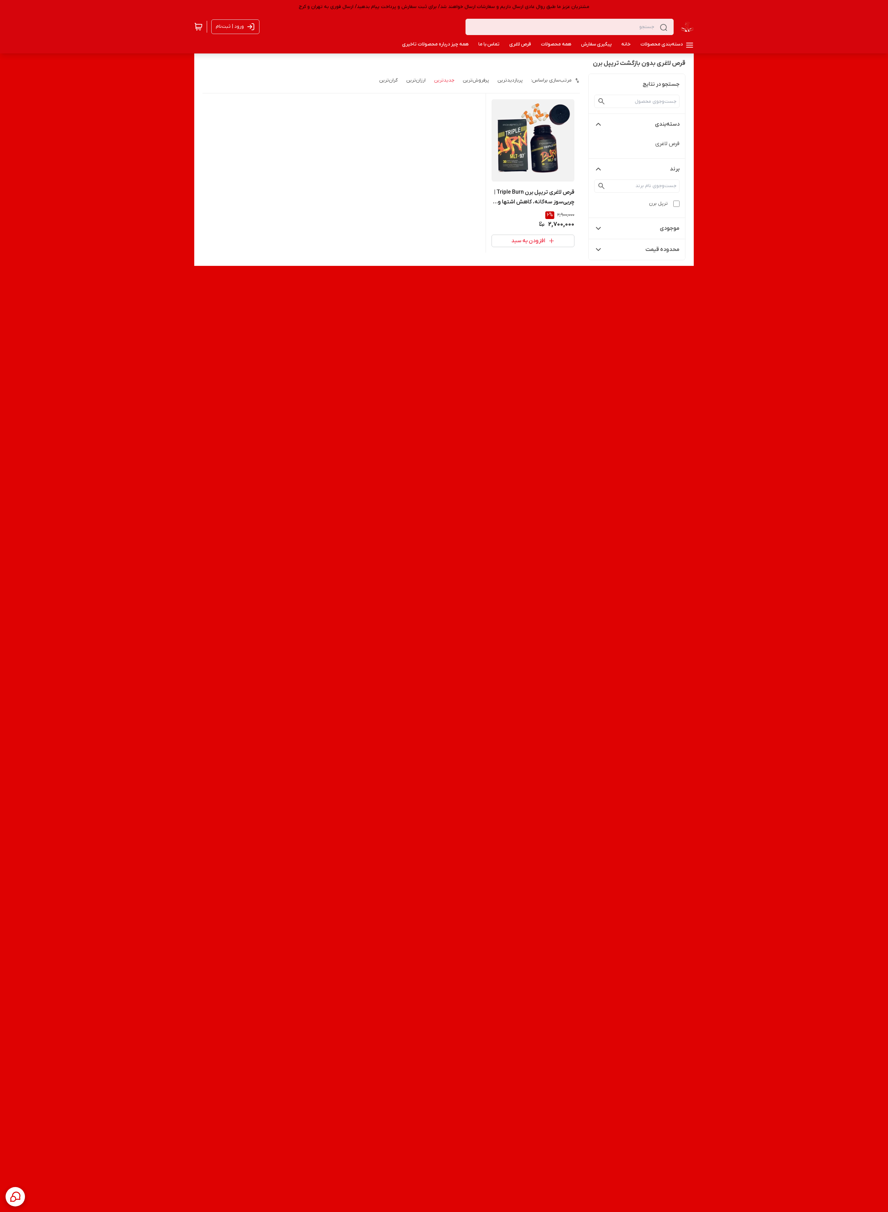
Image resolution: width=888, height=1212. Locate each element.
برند (675, 169)
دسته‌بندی (667, 124)
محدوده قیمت (663, 249)
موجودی (670, 228)
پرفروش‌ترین (476, 80)
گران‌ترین (388, 80)
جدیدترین (444, 80)
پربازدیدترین (510, 80)
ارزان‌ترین (416, 80)
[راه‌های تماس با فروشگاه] (15, 1196)
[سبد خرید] (198, 27)
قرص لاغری (667, 143)
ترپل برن (658, 203)
